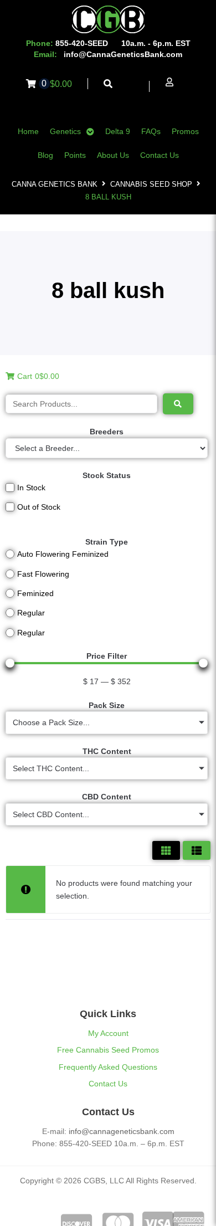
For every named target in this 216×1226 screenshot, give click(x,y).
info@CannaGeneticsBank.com (123, 54)
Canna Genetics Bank (54, 184)
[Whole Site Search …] (108, 84)
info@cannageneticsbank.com (121, 1131)
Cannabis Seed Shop (151, 184)
